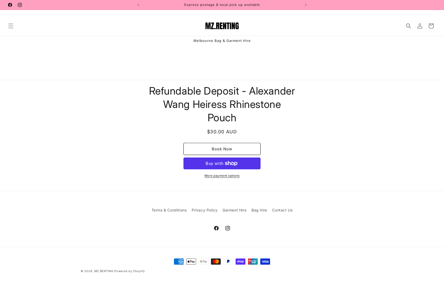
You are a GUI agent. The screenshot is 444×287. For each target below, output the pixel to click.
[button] (10, 26)
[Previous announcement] (138, 5)
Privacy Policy (204, 210)
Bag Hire (259, 210)
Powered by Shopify (129, 271)
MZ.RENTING (104, 271)
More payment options (222, 176)
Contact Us (282, 210)
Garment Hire (234, 210)
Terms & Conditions (169, 210)
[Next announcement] (305, 5)
